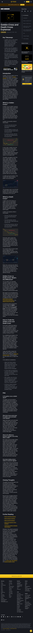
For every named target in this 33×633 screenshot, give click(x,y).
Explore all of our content (16, 576)
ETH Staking (11, 593)
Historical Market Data (28, 588)
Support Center (27, 596)
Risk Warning (7, 628)
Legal (2, 588)
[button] (30, 1)
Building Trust (3, 592)
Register (28, 1)
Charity (10, 597)
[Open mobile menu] (31, 2)
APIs (25, 600)
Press (2, 587)
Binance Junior (11, 587)
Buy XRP (18, 608)
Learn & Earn (19, 593)
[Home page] (13, 1)
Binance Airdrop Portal (28, 604)
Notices (2, 597)
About (2, 582)
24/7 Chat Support (27, 595)
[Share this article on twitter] (22, 11)
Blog (1, 593)
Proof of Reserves (27, 590)
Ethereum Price (19, 597)
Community (2, 594)
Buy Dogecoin (19, 609)
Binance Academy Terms (14, 628)
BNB (25, 585)
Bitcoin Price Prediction (20, 600)
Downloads (2, 598)
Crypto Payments (11, 586)
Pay (9, 585)
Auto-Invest (10, 592)
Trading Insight (27, 589)
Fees (25, 599)
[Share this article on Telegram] (27, 11)
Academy (10, 588)
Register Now (27, 83)
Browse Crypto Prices (20, 594)
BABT (10, 594)
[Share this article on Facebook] (24, 11)
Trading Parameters (28, 603)
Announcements (3, 585)
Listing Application (19, 584)
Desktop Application (4, 599)
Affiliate (26, 582)
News (2, 586)
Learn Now (22, 4)
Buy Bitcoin (18, 605)
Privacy (2, 591)
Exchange (10, 582)
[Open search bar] (24, 2)
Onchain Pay (19, 589)
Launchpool (10, 591)
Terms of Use (4, 628)
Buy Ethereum (19, 610)
